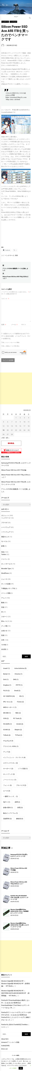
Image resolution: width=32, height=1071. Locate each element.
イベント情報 (5, 593)
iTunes (20, 702)
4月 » (7, 438)
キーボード (8, 768)
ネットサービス (6, 564)
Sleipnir (18, 729)
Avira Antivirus (20, 668)
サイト (23, 324)
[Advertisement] (16, 388)
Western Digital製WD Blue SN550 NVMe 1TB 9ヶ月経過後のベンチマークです (19, 911)
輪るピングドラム (10, 813)
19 (3, 430)
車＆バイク (5, 621)
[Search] (30, 18)
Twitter (3, 554)
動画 (2, 602)
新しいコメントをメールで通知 (11, 342)
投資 (2, 635)
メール (14, 324)
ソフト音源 (23, 768)
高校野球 (7, 819)
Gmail (17, 690)
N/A (16, 5)
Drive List (4, 1049)
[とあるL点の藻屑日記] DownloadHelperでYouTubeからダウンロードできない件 (15, 1005)
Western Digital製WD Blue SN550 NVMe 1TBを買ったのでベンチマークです (19, 924)
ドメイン (4, 559)
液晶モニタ (5, 537)
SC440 (6, 729)
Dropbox (7, 685)
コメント (5, 298)
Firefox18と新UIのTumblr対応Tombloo (14, 1024)
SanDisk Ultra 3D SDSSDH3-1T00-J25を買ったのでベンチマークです (19, 897)
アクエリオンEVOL (10, 746)
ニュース (4, 579)
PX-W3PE (7, 724)
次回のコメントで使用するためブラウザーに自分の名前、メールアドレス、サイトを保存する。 (15, 336)
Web (2, 552)
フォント (7, 785)
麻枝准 (19, 819)
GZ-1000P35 (9, 696)
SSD (16, 255)
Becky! (6, 674)
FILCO (6, 690)
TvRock (6, 735)
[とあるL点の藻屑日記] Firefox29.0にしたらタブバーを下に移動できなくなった (15, 1017)
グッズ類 (4, 626)
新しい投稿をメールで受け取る (11, 346)
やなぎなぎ (8, 741)
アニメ (3, 598)
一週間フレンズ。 (10, 796)
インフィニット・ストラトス (14, 757)
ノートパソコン (9, 780)
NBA (18, 713)
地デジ (6, 802)
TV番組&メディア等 (8, 588)
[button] (16, 17)
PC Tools (17, 718)
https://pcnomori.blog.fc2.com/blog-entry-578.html (16, 98)
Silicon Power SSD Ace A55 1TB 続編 (13, 470)
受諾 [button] (21, 1068)
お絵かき (4, 631)
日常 (2, 640)
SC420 (19, 724)
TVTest (18, 735)
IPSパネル (7, 702)
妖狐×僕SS (8, 807)
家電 (2, 546)
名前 (3, 324)
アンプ (6, 752)
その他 (3, 645)
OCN (6, 718)
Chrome (18, 674)
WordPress (5, 573)
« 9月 (3, 438)
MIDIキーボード (9, 707)
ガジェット (5, 515)
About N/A (4, 1039)
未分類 (3, 649)
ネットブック (9, 774)
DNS (15, 679)
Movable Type (6, 568)
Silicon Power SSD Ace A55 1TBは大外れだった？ (18, 882)
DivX (6, 679)
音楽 (2, 607)
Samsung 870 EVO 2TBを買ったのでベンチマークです (19, 855)
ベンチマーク (5, 21)
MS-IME (7, 713)
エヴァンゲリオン (10, 763)
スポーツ (4, 616)
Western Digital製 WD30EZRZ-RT (12, 991)
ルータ (6, 791)
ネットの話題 (5, 584)
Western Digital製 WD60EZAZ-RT (12, 981)
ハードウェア (13, 21)
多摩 (17, 802)
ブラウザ (4, 522)
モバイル (4, 541)
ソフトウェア (5, 532)
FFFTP (19, 685)
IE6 (21, 696)
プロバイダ (21, 785)
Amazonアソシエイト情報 (10, 1042)
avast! (6, 668)
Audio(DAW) (5, 1045)
